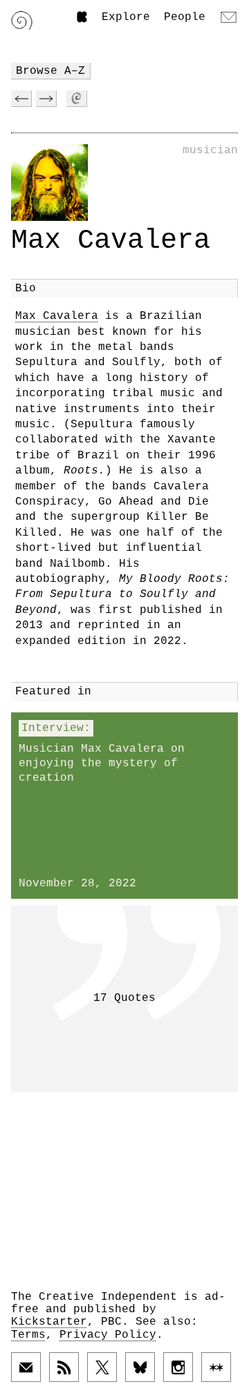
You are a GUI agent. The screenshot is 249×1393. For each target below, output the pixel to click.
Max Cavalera (56, 316)
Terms (28, 1335)
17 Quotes (124, 998)
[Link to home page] (22, 20)
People (184, 17)
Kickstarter (49, 1322)
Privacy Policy (107, 1335)
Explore (126, 17)
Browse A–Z (50, 71)
